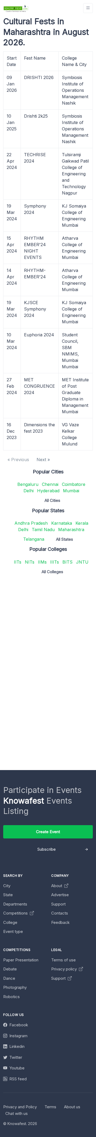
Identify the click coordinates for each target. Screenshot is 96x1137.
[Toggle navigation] (88, 8)
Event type (13, 931)
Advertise (60, 894)
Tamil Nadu (43, 529)
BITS (67, 562)
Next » (43, 459)
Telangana (33, 539)
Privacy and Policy (20, 1106)
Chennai (50, 484)
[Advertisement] (48, 626)
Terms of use (63, 959)
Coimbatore (73, 484)
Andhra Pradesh (31, 523)
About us (72, 1106)
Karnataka (61, 523)
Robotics (11, 996)
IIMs (42, 562)
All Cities (52, 500)
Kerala (81, 523)
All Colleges (52, 571)
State (8, 894)
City (6, 885)
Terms (50, 1106)
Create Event (48, 831)
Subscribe (46, 849)
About (57, 885)
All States (64, 539)
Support (58, 904)
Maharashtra (71, 529)
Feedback (60, 922)
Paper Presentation (20, 959)
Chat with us (16, 1113)
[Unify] (16, 8)
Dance (9, 978)
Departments (15, 904)
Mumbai (71, 490)
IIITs (54, 562)
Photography (15, 987)
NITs (29, 562)
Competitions (16, 913)
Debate (10, 968)
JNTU (82, 562)
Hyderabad (48, 490)
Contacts (59, 913)
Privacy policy (64, 968)
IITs (17, 562)
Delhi (28, 490)
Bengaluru (27, 484)
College (10, 922)
